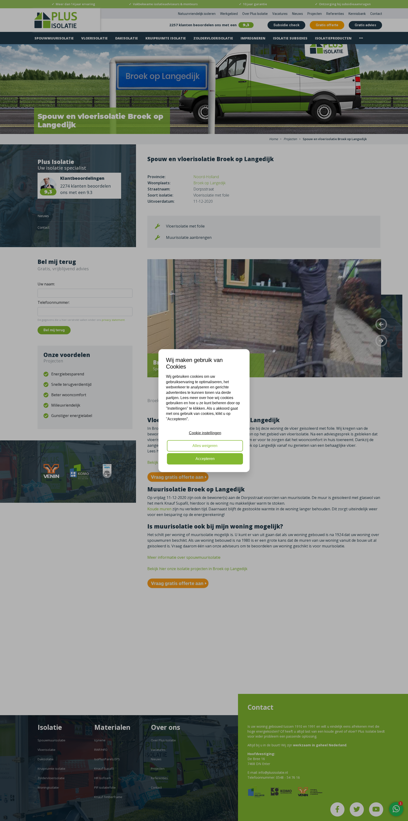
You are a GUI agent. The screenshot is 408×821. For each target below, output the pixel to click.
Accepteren (205, 459)
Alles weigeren (204, 446)
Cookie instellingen (205, 433)
